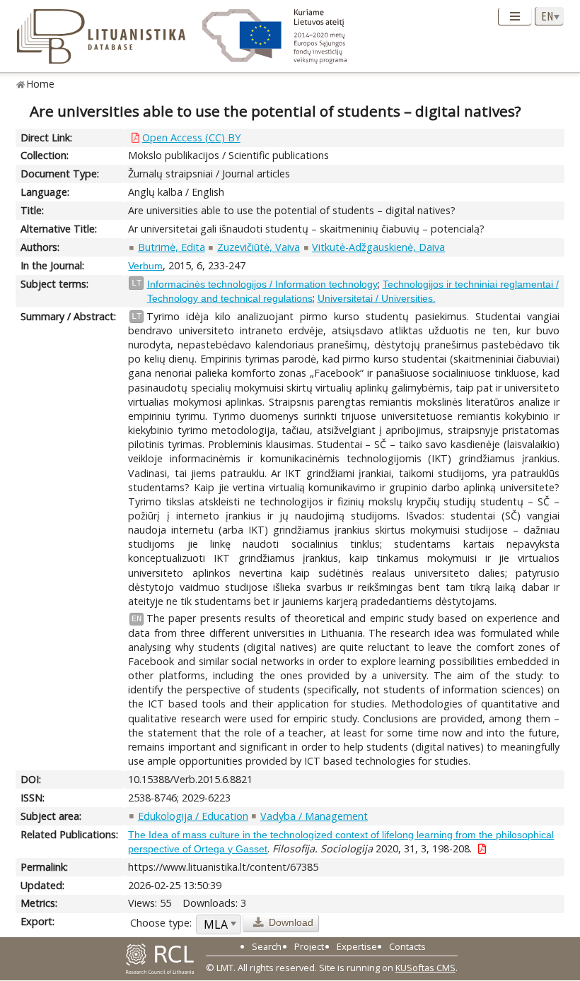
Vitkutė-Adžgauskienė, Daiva (378, 247)
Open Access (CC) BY (191, 137)
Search (267, 946)
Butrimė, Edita (171, 247)
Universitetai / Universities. (377, 298)
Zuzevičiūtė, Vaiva (258, 247)
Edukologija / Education (193, 816)
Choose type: (161, 922)
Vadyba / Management (314, 816)
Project (309, 946)
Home (40, 83)
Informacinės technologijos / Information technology (262, 284)
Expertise (357, 946)
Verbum (145, 265)
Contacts (407, 946)
